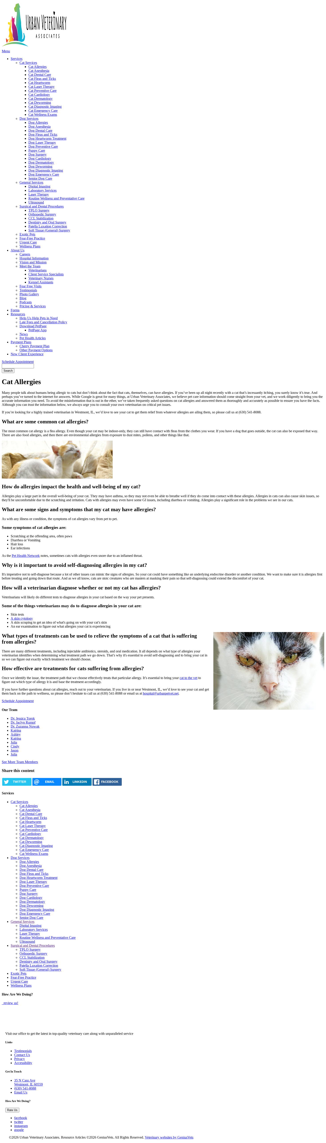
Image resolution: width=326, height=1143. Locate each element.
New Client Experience (27, 354)
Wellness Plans (30, 246)
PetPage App (37, 330)
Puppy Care (36, 150)
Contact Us (22, 1055)
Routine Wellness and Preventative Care (56, 198)
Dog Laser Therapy (42, 142)
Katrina (16, 730)
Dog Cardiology (39, 158)
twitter (18, 1122)
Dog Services (29, 118)
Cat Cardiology (39, 94)
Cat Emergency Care (43, 110)
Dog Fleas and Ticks (42, 134)
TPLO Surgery (38, 210)
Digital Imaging (39, 186)
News (24, 334)
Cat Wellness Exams (42, 114)
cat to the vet (188, 678)
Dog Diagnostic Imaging (45, 170)
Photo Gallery (29, 294)
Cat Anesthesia (38, 71)
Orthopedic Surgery (42, 214)
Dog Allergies (38, 122)
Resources (18, 314)
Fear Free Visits (30, 286)
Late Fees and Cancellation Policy (43, 322)
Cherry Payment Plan (34, 346)
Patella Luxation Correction (47, 226)
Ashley (16, 734)
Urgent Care (28, 242)
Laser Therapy (38, 194)
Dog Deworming (40, 166)
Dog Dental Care (40, 130)
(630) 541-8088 (25, 1088)
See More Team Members (20, 762)
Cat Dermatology (40, 98)
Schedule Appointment (18, 361)
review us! (10, 1003)
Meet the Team (30, 266)
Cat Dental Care (39, 75)
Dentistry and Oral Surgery (47, 222)
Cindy (15, 746)
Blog (23, 298)
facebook (20, 1118)
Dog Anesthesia (39, 126)
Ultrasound (36, 202)
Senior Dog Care (40, 178)
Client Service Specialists (46, 274)
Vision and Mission (33, 262)
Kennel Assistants (40, 282)
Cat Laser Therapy (41, 86)
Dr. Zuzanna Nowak (25, 726)
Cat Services (28, 63)
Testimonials (28, 290)
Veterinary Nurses (40, 278)
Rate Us (12, 1110)
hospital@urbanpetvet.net (161, 693)
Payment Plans (21, 342)
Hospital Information (34, 258)
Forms (15, 310)
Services (16, 59)
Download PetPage (33, 326)
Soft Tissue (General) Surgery (49, 230)
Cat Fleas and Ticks (42, 79)
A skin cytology (22, 618)
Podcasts (26, 302)
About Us (17, 250)
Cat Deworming (39, 102)
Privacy (19, 1059)
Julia (14, 742)
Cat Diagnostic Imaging (45, 106)
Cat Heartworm (39, 82)
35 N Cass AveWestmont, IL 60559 (28, 1082)
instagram (21, 1126)
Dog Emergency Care (43, 174)
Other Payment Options (36, 350)
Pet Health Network (26, 556)
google (19, 1130)
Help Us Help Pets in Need (39, 318)
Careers (25, 254)
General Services (31, 182)
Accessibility (23, 1063)
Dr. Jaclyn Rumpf (23, 722)
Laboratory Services (42, 190)
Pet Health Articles (33, 338)
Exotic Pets (27, 234)
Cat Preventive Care (42, 90)
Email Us (20, 1092)
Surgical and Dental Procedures (42, 206)
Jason (14, 750)
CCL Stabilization (40, 218)
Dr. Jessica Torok (23, 718)
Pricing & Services (33, 306)
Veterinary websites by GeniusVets (169, 1137)
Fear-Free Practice (32, 238)
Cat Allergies (37, 67)
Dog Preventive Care (43, 146)
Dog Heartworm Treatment (47, 138)
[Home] (71, 25)
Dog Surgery (37, 154)
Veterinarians (37, 270)
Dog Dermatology (41, 162)
